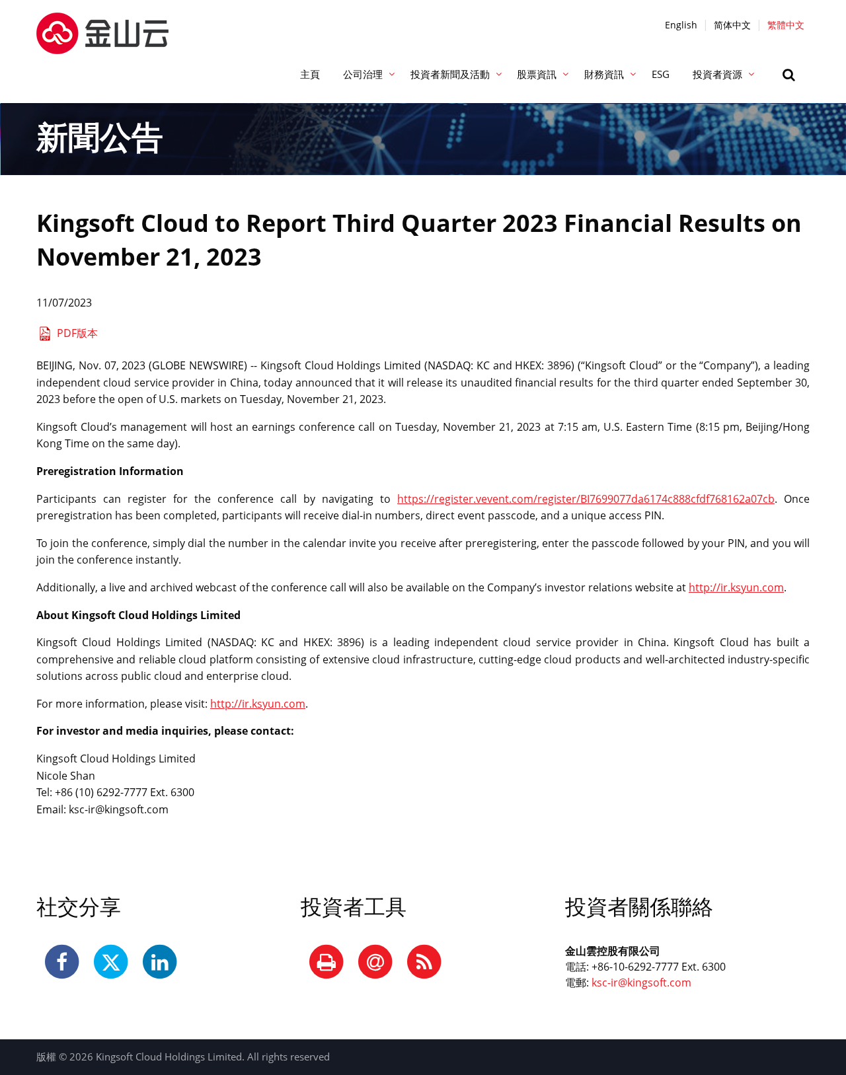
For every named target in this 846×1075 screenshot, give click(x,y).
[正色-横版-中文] (102, 26)
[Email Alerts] (375, 962)
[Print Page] (326, 962)
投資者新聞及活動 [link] (450, 74)
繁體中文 (785, 25)
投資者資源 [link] (717, 74)
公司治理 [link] (363, 74)
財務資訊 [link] (604, 74)
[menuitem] (309, 74)
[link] (790, 74)
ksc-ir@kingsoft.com (641, 982)
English (681, 25)
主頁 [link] (310, 74)
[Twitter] (111, 962)
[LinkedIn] (160, 962)
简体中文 (732, 25)
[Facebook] (62, 962)
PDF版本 (77, 333)
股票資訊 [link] (537, 74)
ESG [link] (661, 74)
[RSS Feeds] (424, 962)
